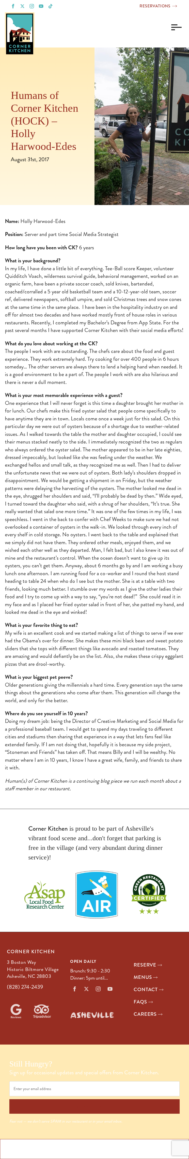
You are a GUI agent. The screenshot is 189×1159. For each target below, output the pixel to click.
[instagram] (32, 6)
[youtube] (41, 6)
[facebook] (13, 6)
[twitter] (22, 6)
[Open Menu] (175, 27)
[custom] (50, 6)
